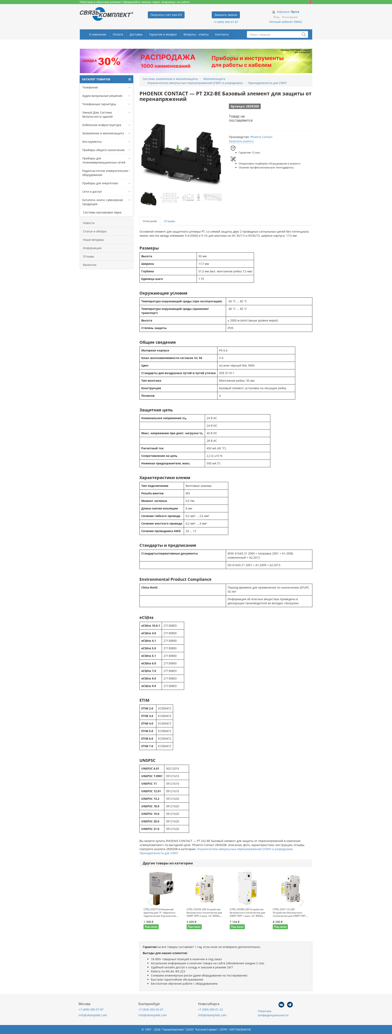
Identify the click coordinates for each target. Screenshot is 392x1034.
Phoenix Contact (261, 137)
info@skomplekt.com (93, 1015)
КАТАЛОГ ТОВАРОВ (96, 79)
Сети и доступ (92, 191)
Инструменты (92, 142)
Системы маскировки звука (101, 212)
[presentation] (150, 902)
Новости (89, 223)
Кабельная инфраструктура (101, 125)
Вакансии (89, 265)
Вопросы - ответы (196, 34)
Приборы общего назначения (103, 150)
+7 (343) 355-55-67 (150, 1009)
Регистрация (289, 17)
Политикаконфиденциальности (273, 1013)
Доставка (136, 34)
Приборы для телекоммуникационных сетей (103, 160)
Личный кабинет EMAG (285, 22)
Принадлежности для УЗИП (158, 853)
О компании (97, 34)
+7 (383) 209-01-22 (210, 1009)
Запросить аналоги (241, 141)
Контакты (222, 34)
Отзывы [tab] (169, 221)
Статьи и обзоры (95, 231)
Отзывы (88, 256)
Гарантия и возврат (163, 34)
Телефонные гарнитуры (99, 104)
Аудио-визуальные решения (102, 96)
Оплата (118, 34)
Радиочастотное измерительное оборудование (105, 173)
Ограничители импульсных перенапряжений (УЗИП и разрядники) (244, 849)
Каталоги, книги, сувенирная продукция (102, 202)
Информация (92, 248)
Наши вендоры (93, 240)
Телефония (90, 87)
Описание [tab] (150, 221)
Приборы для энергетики (100, 183)
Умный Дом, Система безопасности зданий (97, 114)
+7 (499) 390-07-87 (225, 22)
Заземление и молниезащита (103, 133)
